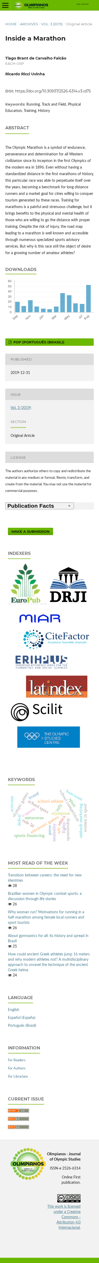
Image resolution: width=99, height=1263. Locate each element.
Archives (29, 24)
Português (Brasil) (22, 1026)
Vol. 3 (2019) (52, 24)
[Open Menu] (5, 5)
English (13, 1010)
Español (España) (21, 1018)
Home (11, 24)
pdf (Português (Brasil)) (38, 342)
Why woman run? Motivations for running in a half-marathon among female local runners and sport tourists (46, 917)
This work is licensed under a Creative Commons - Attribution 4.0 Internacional (64, 1217)
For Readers (17, 1060)
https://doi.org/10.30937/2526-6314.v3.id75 (53, 91)
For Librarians (18, 1076)
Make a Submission (30, 531)
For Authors (17, 1068)
